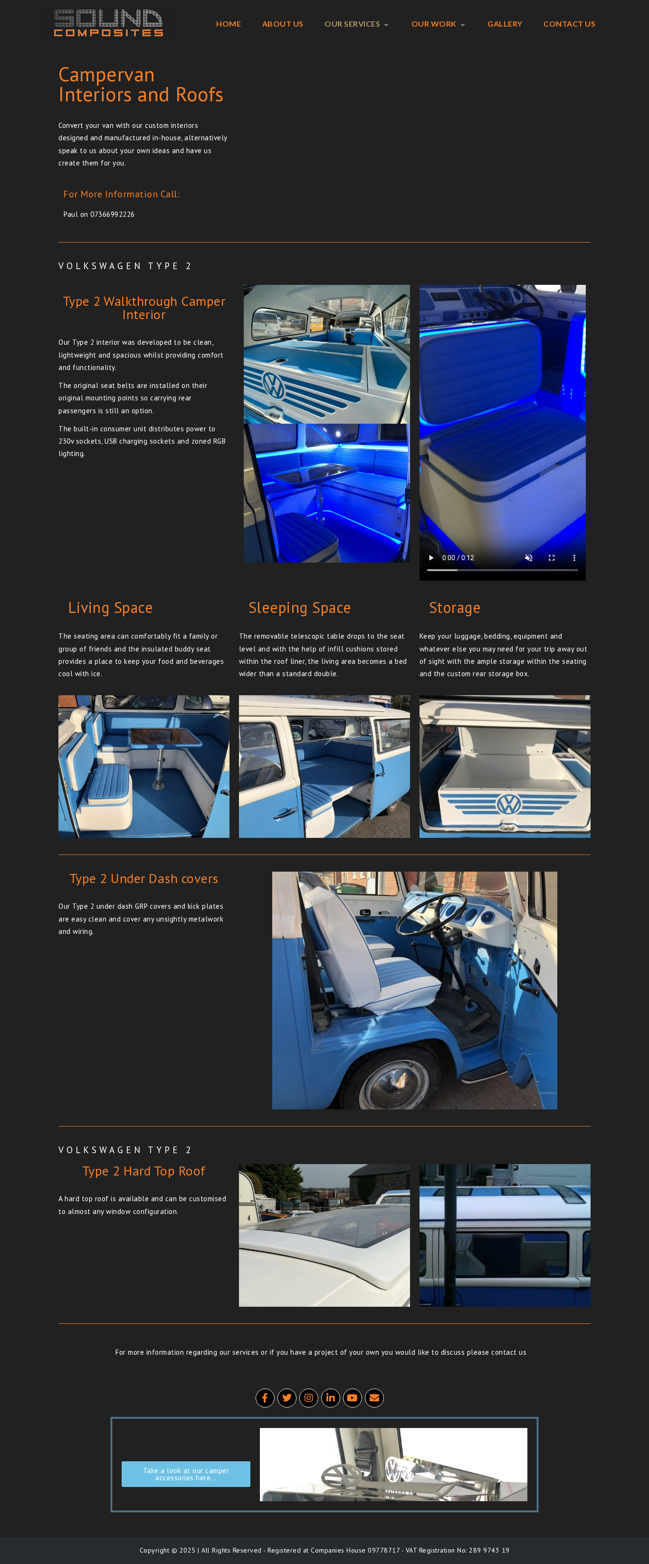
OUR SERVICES (352, 23)
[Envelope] (374, 1398)
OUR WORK (434, 23)
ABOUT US (283, 23)
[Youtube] (352, 1398)
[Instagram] (308, 1398)
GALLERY (505, 23)
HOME (228, 23)
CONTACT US (569, 23)
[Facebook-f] (265, 1398)
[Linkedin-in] (330, 1398)
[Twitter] (286, 1398)
